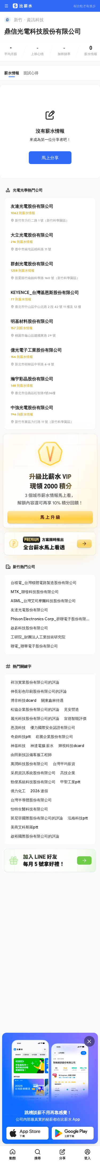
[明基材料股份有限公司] (50, 328)
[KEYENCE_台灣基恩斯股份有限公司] (50, 299)
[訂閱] (92, 19)
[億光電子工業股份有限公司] (50, 357)
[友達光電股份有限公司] (50, 213)
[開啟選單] (6, 6)
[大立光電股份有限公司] (50, 241)
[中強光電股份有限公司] (50, 414)
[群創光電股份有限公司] (50, 270)
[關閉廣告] (89, 1041)
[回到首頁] (7, 20)
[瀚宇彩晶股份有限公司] (50, 385)
